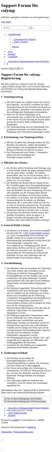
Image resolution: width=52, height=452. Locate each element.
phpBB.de (31, 427)
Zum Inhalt (6, 22)
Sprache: (5, 68)
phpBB (15, 420)
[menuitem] (24, 39)
